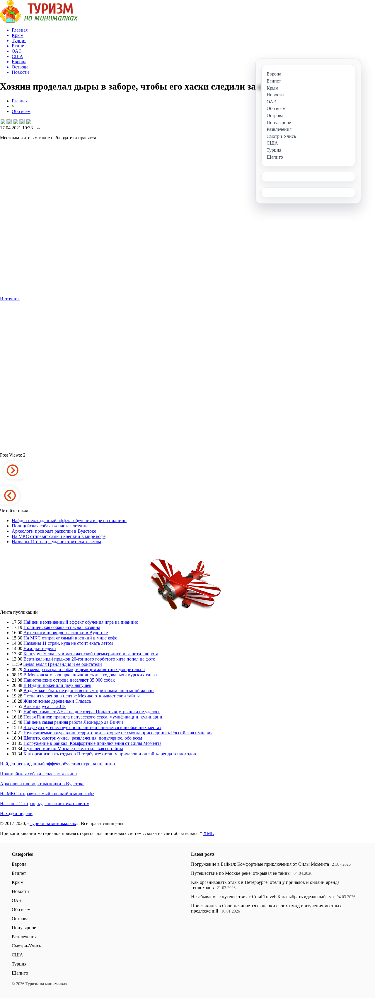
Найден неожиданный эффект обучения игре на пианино (69, 520)
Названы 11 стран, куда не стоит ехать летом (56, 541)
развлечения (84, 737)
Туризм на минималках (53, 823)
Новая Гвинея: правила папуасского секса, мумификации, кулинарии (92, 716)
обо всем (133, 737)
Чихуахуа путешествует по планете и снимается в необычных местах (92, 727)
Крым (17, 882)
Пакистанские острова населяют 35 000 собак (69, 680)
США (17, 954)
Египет (19, 873)
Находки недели (39, 648)
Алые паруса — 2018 (44, 706)
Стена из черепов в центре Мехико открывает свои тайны (81, 695)
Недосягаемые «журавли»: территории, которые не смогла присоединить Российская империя (117, 732)
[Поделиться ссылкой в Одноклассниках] (28, 121)
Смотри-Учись (26, 945)
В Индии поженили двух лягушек (57, 685)
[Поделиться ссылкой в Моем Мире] (22, 121)
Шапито (31, 737)
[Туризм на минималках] (39, 21)
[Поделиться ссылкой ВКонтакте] (2, 121)
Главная (20, 100)
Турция (19, 963)
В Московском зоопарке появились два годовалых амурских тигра (90, 674)
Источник (10, 298)
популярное (110, 737)
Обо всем (21, 111)
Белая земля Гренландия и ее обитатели (62, 664)
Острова (20, 918)
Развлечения (24, 936)
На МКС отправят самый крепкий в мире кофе (58, 536)
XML (208, 833)
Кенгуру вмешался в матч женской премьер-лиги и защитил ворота (90, 653)
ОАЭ (17, 900)
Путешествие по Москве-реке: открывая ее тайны (73, 748)
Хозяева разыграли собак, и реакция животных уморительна (84, 669)
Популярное (24, 927)
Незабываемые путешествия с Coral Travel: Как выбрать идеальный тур (262, 896)
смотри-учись (55, 737)
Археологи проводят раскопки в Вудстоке (54, 531)
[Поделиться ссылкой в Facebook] (9, 121)
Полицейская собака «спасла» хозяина (50, 525)
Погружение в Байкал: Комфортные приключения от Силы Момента (92, 743)
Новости (20, 891)
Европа (19, 864)
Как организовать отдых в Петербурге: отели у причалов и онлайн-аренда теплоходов (109, 753)
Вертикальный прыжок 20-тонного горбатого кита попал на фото (89, 658)
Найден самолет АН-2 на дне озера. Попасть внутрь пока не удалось (91, 711)
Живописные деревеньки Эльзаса (57, 701)
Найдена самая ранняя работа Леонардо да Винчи (73, 722)
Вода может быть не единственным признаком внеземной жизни (88, 690)
